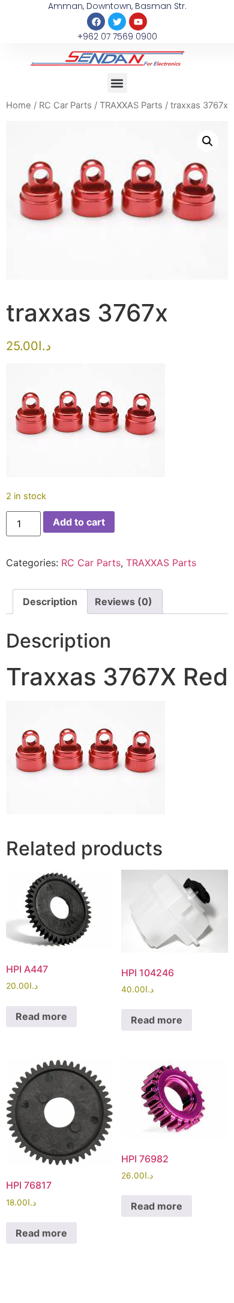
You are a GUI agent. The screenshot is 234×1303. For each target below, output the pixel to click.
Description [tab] (50, 602)
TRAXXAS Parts (131, 105)
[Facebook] (96, 22)
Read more (41, 1016)
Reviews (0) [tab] (123, 602)
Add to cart (79, 522)
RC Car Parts (65, 105)
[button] (117, 83)
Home (18, 105)
